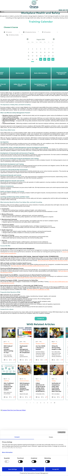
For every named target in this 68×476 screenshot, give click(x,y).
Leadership (54, 343)
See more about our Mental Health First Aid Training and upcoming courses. (26, 277)
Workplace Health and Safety (9, 343)
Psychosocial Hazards (25, 343)
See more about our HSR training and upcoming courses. (53, 260)
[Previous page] (30, 402)
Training (37, 380)
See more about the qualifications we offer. (38, 289)
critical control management (8, 253)
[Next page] (51, 402)
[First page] (26, 402)
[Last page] (54, 402)
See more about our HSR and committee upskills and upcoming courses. (30, 265)
